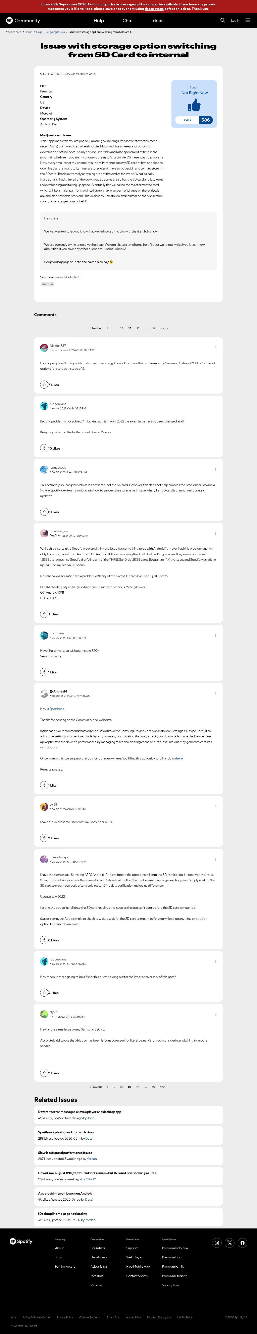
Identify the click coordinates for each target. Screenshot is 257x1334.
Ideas (157, 20)
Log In (235, 20)
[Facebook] (242, 1243)
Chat (127, 20)
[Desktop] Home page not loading (62, 1214)
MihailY (91, 1179)
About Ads (113, 1317)
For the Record (65, 1266)
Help (99, 20)
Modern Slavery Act (159, 1317)
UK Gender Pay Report (23, 1326)
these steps (154, 8)
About (59, 1248)
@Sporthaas (55, 709)
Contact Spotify (137, 1276)
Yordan (92, 1158)
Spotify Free (170, 1285)
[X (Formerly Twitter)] (230, 1243)
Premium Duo (171, 1257)
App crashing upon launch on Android (65, 1193)
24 (121, 328)
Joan (90, 1118)
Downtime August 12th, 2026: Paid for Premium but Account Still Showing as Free (97, 1173)
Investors (97, 1276)
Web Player (134, 1257)
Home (28, 32)
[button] (187, 120)
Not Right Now (195, 92)
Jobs (58, 1257)
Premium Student (174, 1276)
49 (153, 328)
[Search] (222, 20)
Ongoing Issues (55, 32)
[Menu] (247, 20)
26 (138, 328)
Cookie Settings (89, 1317)
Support (132, 1248)
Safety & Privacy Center (37, 1317)
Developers (99, 1257)
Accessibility (133, 1317)
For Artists (98, 1248)
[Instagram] (217, 1243)
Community (27, 20)
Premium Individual (175, 1248)
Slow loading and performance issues (65, 1153)
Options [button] (216, 74)
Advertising (99, 1266)
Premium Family (173, 1266)
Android (47, 284)
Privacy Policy (65, 1317)
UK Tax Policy (185, 1317)
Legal (13, 1317)
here (179, 758)
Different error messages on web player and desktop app (79, 1112)
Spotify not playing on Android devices (66, 1132)
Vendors (97, 1285)
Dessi (89, 1138)
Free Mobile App (138, 1266)
